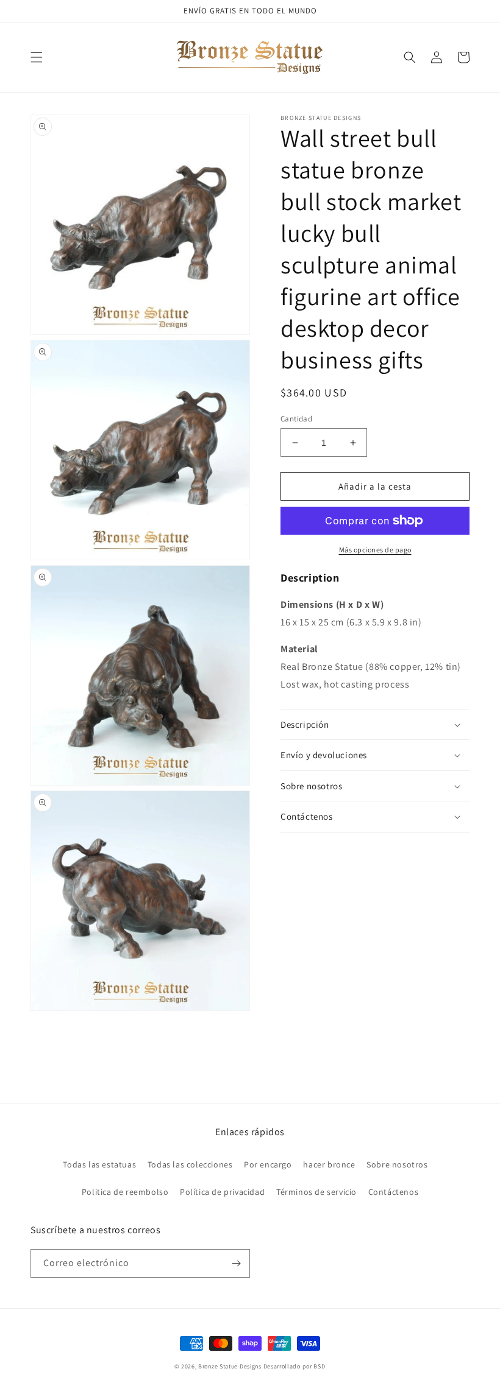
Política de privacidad (222, 1191)
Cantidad (296, 419)
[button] (36, 57)
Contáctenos (393, 1191)
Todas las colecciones (190, 1164)
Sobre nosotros (396, 1164)
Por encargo (268, 1164)
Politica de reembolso (125, 1191)
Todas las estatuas (99, 1164)
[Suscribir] (236, 1263)
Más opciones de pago (375, 549)
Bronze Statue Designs (230, 1366)
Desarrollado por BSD (294, 1366)
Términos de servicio (316, 1191)
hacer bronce (329, 1164)
